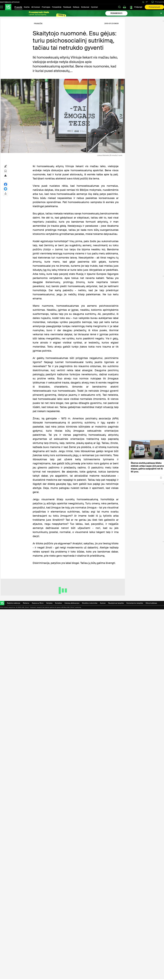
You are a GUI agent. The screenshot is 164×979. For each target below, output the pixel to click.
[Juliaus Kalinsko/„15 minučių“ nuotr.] (63, 116)
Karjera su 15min (38, 603)
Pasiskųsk (67, 7)
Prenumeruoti (154, 7)
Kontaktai (58, 603)
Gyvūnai (94, 7)
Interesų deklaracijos (72, 603)
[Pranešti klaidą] (5, 175)
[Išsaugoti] (161, 478)
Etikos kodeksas (151, 603)
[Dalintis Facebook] (5, 184)
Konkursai (85, 7)
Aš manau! (35, 7)
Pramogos (46, 7)
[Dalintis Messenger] (5, 188)
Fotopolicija (56, 7)
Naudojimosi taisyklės (116, 603)
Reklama (26, 603)
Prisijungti (138, 7)
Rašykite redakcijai (13, 603)
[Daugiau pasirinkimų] (5, 193)
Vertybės (49, 603)
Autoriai (103, 603)
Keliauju (76, 7)
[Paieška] (119, 7)
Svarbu (27, 7)
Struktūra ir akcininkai (89, 603)
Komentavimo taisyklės (134, 603)
